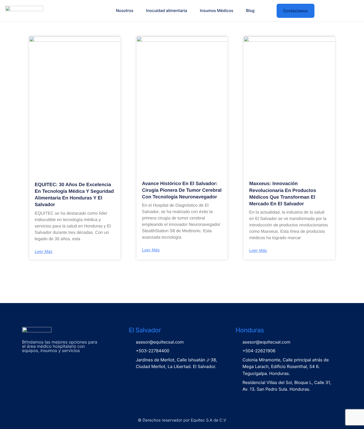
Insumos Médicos (216, 10)
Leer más (43, 252)
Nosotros (124, 10)
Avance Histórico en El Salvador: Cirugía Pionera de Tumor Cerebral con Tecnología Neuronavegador (182, 190)
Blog (250, 10)
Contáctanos (295, 10)
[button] (267, 10)
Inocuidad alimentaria (166, 10)
